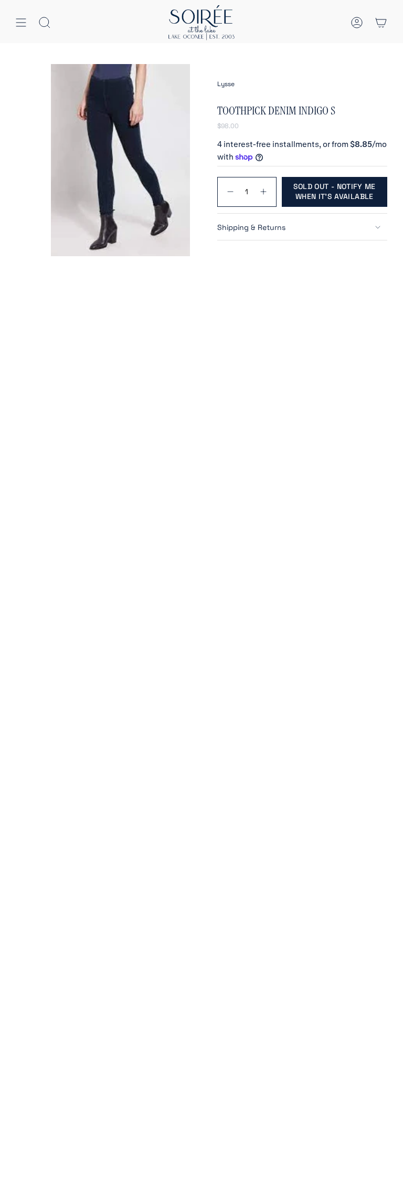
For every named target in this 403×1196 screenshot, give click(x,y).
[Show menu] (20, 22)
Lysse (226, 84)
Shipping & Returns (251, 227)
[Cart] (381, 22)
